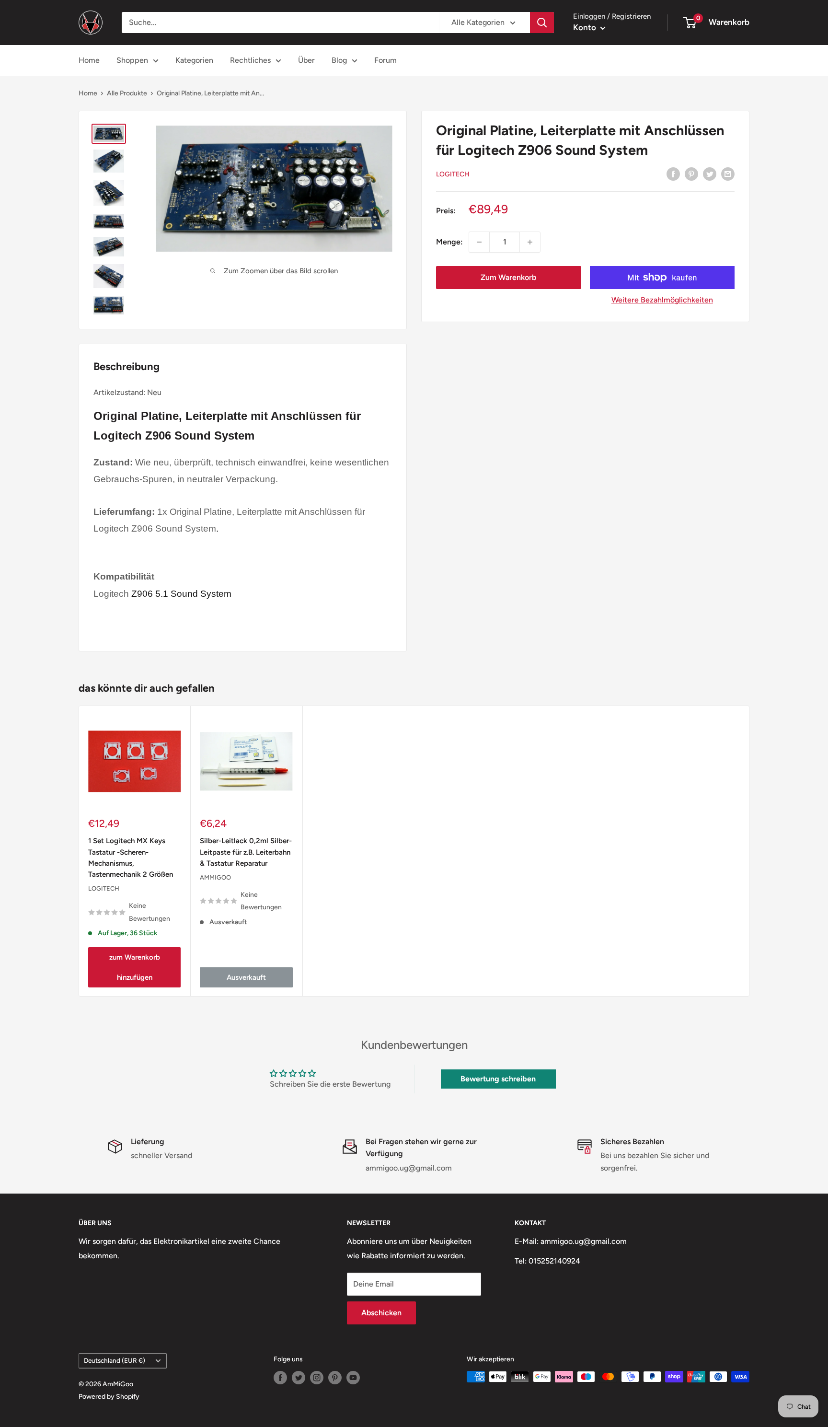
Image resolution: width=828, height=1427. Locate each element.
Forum (385, 60)
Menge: (449, 241)
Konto (585, 27)
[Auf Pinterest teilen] (691, 173)
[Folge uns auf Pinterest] (335, 1377)
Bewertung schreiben (498, 1078)
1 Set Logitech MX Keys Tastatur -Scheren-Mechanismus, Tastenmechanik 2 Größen (130, 857)
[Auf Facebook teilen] (673, 173)
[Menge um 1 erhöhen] (530, 242)
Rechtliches (250, 60)
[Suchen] (542, 22)
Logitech (453, 174)
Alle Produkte (127, 93)
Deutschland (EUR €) (114, 1360)
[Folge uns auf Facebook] (280, 1377)
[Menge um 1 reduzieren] (479, 242)
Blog (339, 60)
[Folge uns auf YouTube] (353, 1377)
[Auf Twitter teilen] (709, 173)
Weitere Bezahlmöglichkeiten (662, 299)
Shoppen (132, 60)
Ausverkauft (246, 977)
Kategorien (194, 60)
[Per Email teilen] (728, 173)
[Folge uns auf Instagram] (316, 1377)
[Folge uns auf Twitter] (298, 1377)
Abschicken (381, 1312)
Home (89, 60)
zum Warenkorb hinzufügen (134, 966)
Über (306, 60)
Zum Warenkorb (508, 277)
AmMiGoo (215, 877)
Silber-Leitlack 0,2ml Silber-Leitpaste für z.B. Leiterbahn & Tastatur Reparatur (246, 852)
